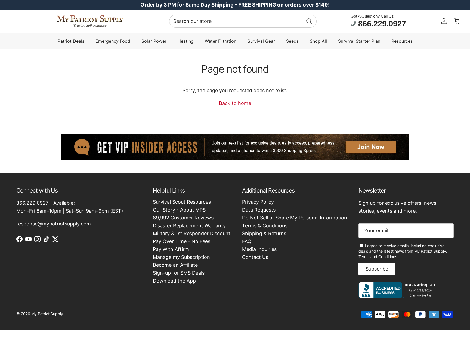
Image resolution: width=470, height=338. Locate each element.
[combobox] (243, 21)
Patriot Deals (71, 41)
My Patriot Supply (47, 313)
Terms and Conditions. (378, 256)
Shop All (318, 41)
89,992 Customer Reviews (183, 218)
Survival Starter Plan (359, 41)
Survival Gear (261, 41)
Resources (402, 41)
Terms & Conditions (264, 225)
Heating (186, 41)
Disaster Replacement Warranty (189, 225)
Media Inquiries (259, 249)
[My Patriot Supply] (90, 21)
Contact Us (255, 257)
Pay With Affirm (171, 249)
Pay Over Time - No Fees (181, 241)
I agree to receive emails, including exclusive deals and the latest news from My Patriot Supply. (402, 251)
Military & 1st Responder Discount (191, 233)
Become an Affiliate (175, 265)
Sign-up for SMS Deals (179, 273)
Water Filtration (220, 41)
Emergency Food (112, 41)
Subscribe (377, 269)
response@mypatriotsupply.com (53, 224)
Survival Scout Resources (182, 202)
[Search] (309, 21)
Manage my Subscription (181, 257)
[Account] (444, 21)
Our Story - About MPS (179, 210)
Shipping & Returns (264, 233)
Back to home (235, 103)
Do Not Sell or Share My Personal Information (294, 218)
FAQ (246, 241)
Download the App (174, 281)
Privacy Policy (258, 202)
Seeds (292, 41)
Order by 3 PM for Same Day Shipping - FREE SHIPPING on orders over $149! (235, 5)
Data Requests (259, 210)
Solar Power (153, 41)
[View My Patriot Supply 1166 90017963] (398, 296)
